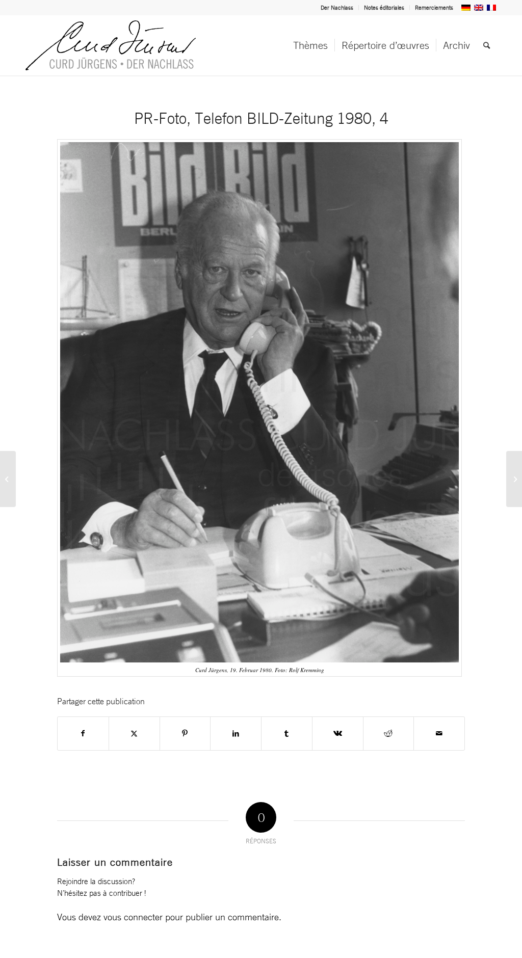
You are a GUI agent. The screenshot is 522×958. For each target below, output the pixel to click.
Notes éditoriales (384, 7)
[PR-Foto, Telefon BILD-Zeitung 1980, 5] (514, 479)
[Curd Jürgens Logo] (110, 45)
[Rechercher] (487, 45)
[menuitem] (337, 7)
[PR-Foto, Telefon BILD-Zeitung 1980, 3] (8, 479)
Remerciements (434, 7)
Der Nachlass (337, 7)
